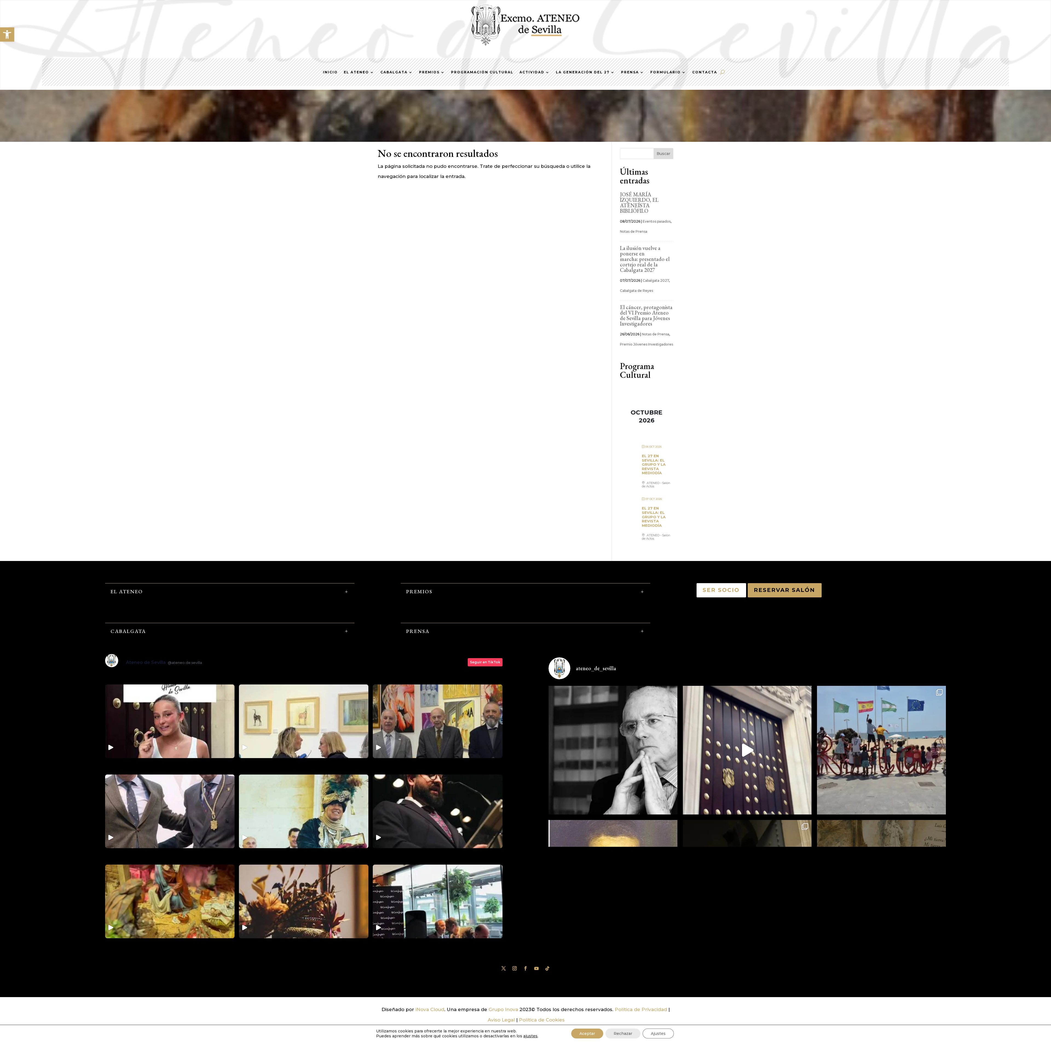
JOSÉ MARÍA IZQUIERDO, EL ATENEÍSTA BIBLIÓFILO (639, 202)
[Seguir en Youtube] (536, 968)
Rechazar (623, 1033)
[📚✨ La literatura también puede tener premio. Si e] (747, 750)
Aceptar (587, 1033)
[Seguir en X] (503, 968)
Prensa (630, 72)
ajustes (530, 1036)
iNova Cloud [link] (429, 1009)
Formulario (665, 72)
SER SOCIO (721, 590)
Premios (429, 72)
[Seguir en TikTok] (547, 968)
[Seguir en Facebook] (525, 968)
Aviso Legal (501, 1020)
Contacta (704, 72)
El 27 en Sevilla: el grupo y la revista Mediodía (654, 464)
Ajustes (658, 1033)
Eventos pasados (657, 221)
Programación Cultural (482, 72)
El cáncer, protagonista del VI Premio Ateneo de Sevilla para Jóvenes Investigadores (646, 315)
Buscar (663, 153)
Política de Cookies (542, 1020)
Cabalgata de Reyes (636, 291)
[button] (7, 34)
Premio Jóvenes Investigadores (646, 344)
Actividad (531, 72)
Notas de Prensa (633, 231)
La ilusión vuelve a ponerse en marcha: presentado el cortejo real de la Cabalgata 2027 (645, 259)
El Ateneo (356, 72)
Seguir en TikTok (485, 662)
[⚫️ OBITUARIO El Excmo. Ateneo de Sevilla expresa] (612, 750)
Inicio (330, 72)
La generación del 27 (583, 72)
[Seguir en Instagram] (514, 968)
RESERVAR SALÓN (785, 590)
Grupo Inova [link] (504, 1009)
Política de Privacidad (641, 1009)
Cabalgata (394, 72)
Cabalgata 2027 (656, 280)
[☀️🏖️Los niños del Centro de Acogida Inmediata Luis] (881, 750)
